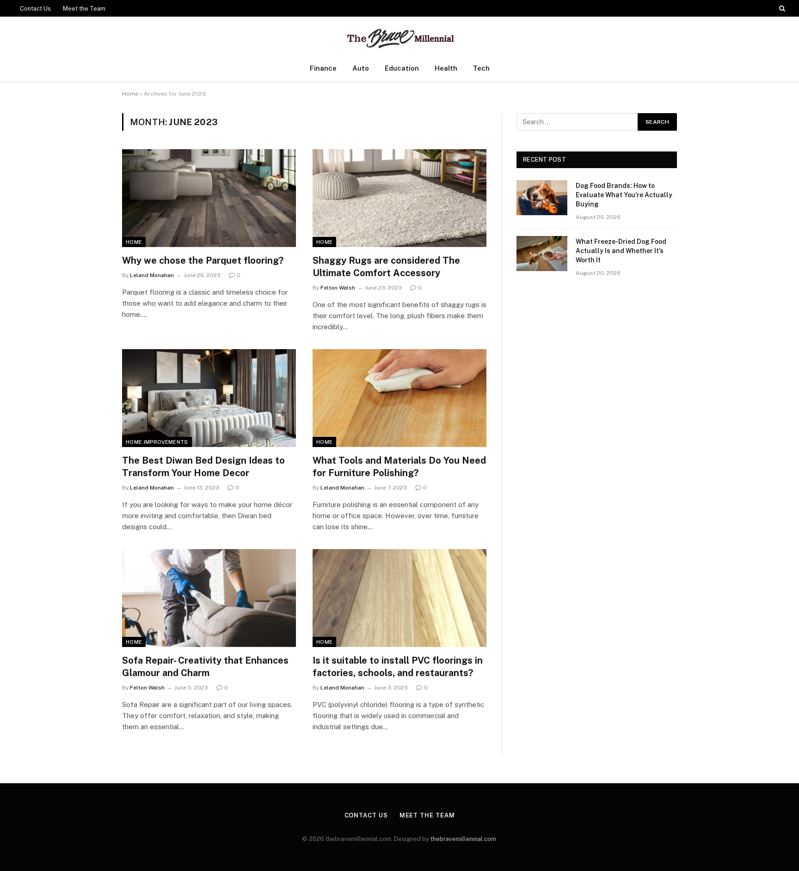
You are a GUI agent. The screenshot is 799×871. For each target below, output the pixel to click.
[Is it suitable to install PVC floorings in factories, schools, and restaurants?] (399, 598)
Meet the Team (84, 8)
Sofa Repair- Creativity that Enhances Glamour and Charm (205, 666)
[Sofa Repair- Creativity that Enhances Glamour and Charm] (209, 598)
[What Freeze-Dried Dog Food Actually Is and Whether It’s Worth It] (541, 253)
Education (402, 68)
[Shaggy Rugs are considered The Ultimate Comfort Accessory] (399, 198)
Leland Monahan (152, 275)
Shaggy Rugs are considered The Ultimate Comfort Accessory (386, 266)
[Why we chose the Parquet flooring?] (209, 198)
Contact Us (35, 8)
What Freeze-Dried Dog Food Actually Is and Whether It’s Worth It (621, 251)
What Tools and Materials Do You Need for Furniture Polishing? (399, 466)
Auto (360, 68)
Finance (323, 68)
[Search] (781, 8)
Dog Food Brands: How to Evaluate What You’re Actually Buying (624, 195)
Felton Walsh (337, 287)
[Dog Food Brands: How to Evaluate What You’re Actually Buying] (541, 197)
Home (130, 94)
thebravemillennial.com (463, 838)
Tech (481, 68)
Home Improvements (157, 442)
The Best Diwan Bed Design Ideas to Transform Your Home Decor (203, 466)
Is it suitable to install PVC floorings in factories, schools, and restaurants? (398, 666)
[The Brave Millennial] (399, 36)
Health (446, 68)
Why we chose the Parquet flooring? (202, 260)
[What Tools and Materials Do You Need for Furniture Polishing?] (399, 398)
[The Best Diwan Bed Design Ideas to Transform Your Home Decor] (209, 398)
